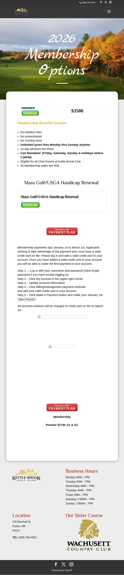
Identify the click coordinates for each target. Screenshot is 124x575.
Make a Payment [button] (27, 299)
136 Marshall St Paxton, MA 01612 (21, 526)
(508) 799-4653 (27, 537)
